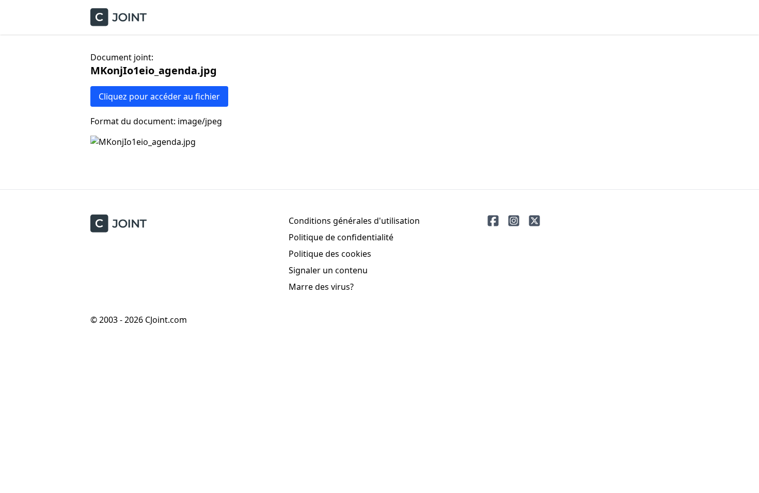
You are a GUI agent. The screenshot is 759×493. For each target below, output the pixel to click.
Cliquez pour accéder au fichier (159, 96)
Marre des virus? (321, 286)
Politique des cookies (330, 253)
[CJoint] (118, 224)
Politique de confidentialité (341, 237)
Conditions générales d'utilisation (354, 220)
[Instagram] (514, 221)
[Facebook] (493, 221)
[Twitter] (534, 221)
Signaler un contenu (328, 270)
